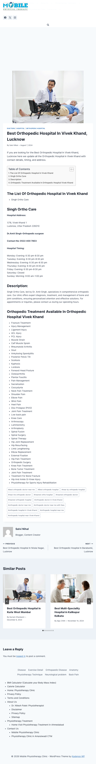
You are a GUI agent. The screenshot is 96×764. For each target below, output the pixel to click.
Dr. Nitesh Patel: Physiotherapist (28, 705)
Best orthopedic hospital (48, 490)
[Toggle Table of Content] (70, 169)
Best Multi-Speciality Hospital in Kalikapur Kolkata (67, 612)
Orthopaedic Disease (56, 670)
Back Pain (74, 674)
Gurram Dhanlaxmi (17, 617)
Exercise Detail (35, 670)
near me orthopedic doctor (19, 495)
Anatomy (73, 670)
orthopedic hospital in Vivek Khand (22, 510)
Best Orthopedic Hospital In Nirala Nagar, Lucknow (23, 548)
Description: (16, 179)
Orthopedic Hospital (35, 128)
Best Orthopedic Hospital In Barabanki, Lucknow (73, 548)
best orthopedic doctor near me (21, 490)
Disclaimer (17, 709)
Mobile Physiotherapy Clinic (25, 732)
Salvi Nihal (14, 145)
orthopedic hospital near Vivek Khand (23, 515)
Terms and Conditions (18, 698)
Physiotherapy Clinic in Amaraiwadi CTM (32, 736)
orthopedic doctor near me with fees (49, 505)
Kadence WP (78, 756)
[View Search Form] (48, 25)
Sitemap (16, 717)
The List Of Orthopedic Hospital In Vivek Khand (31, 173)
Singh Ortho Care (18, 176)
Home (31, 3)
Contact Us (51, 9)
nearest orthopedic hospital (19, 500)
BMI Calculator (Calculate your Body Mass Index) (31, 682)
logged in (21, 656)
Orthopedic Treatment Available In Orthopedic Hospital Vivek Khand (41, 182)
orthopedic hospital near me (52, 510)
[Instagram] (15, 18)
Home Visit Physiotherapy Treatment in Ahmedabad (38, 724)
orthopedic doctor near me (19, 505)
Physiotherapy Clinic (37, 9)
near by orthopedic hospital (73, 490)
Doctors (11, 128)
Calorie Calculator (16, 686)
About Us (44, 3)
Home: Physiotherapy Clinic (21, 690)
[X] (10, 18)
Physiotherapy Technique (29, 674)
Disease (22, 670)
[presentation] (24, 588)
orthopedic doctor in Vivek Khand (48, 500)
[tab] (43, 630)
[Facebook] (5, 18)
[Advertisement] (48, 45)
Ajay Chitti (61, 621)
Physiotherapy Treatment (65, 3)
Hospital (20, 128)
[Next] (89, 601)
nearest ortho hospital (43, 495)
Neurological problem (55, 674)
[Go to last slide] (7, 601)
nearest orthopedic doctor (67, 495)
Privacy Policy (14, 694)
